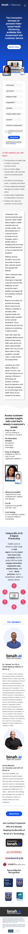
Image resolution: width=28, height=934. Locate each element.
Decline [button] (17, 931)
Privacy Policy (14, 922)
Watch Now (14, 47)
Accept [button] (10, 931)
